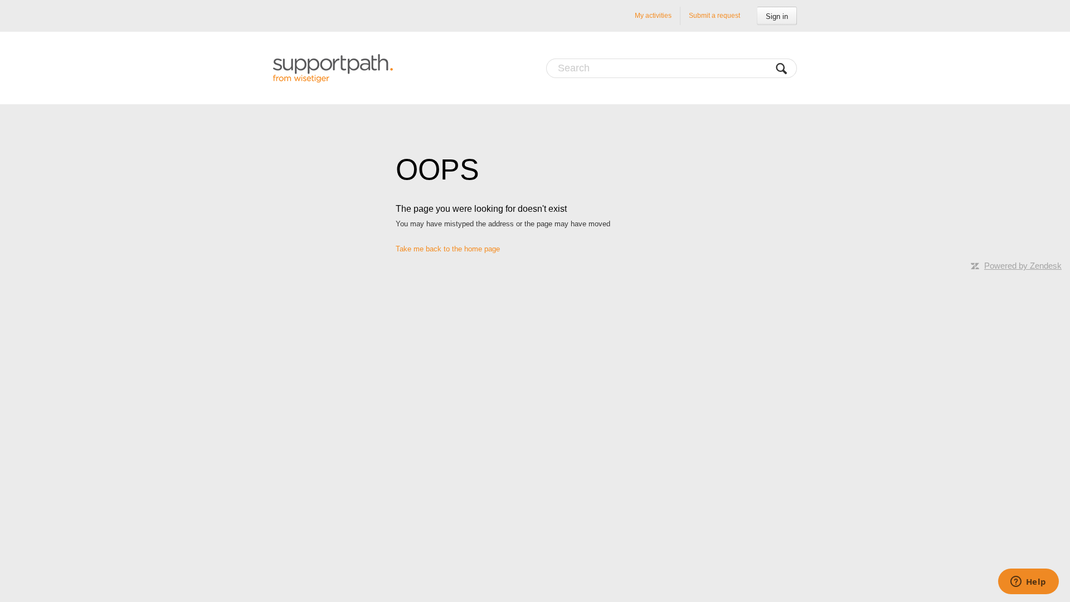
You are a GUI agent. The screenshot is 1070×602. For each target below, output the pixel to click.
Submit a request (714, 16)
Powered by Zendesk (1023, 265)
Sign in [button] (777, 16)
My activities (653, 16)
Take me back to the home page (448, 249)
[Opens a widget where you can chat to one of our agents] (1028, 582)
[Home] (333, 68)
